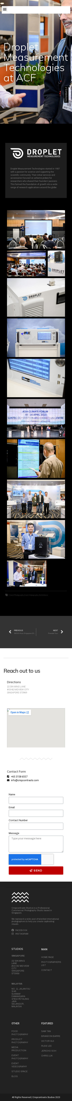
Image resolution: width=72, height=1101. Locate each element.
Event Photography (16, 595)
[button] (5, 9)
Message (14, 833)
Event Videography (31, 595)
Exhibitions (43, 595)
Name (12, 794)
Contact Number (18, 820)
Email (12, 807)
